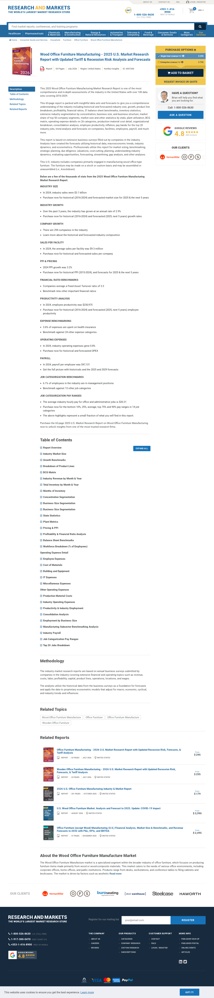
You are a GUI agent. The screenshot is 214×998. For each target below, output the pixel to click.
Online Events (188, 948)
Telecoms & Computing (133, 33)
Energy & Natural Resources (95, 33)
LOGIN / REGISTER (198, 2)
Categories (126, 939)
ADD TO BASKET (181, 73)
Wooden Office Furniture (55, 722)
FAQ (178, 2)
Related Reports (18, 109)
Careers (95, 943)
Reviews (95, 948)
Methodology (17, 99)
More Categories (187, 33)
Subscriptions (128, 952)
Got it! (189, 992)
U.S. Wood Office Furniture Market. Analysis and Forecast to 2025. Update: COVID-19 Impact (108, 808)
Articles (185, 952)
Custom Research (130, 948)
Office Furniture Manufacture (123, 717)
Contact (155, 939)
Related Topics (18, 104)
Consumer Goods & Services (167, 33)
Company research (130, 943)
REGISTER (188, 920)
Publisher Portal (190, 943)
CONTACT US (164, 2)
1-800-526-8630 (144, 14)
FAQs (153, 943)
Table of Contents (19, 94)
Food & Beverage (148, 33)
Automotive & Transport (116, 33)
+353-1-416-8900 (167, 11)
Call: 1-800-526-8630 (180, 107)
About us (95, 939)
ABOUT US (147, 2)
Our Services (201, 33)
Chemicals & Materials (54, 33)
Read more (116, 873)
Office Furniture (94, 717)
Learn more (87, 992)
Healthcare (15, 33)
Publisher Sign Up (190, 939)
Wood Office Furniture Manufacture (61, 717)
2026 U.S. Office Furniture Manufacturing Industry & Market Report (94, 788)
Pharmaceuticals (34, 33)
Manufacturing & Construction (73, 33)
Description (16, 89)
